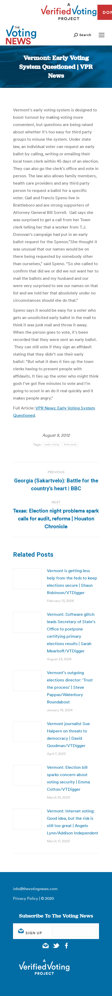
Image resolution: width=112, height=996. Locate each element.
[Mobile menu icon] (101, 35)
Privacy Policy (25, 898)
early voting (52, 444)
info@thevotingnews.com (35, 888)
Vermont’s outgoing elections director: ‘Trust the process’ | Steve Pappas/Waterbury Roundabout (70, 687)
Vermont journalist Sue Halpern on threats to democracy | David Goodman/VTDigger (68, 734)
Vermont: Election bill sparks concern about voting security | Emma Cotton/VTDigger (68, 778)
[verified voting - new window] (68, 21)
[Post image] (27, 578)
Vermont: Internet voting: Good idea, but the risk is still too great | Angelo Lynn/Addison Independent (72, 821)
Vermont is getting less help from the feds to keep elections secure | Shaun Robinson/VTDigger (72, 581)
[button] (82, 35)
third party (70, 444)
